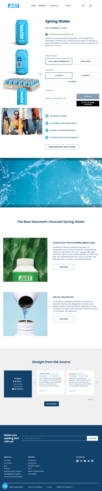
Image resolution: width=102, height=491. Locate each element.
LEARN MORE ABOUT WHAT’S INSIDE (62, 147)
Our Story (7, 460)
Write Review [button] (51, 404)
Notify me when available (87, 103)
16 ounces (85, 76)
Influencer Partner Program (13, 476)
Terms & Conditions (35, 487)
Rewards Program (34, 466)
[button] (33, 5)
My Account (32, 463)
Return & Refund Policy (36, 471)
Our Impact (8, 463)
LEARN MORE (63, 267)
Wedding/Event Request (12, 474)
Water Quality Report (16, 487)
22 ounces (72, 82)
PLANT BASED (85, 61)
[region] (65, 383)
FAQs (30, 468)
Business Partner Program (13, 471)
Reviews (6, 468)
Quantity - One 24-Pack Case (55, 98)
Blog (5, 466)
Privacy (49, 487)
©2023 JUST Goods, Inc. (65, 487)
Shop (33, 6)
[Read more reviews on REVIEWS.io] (18, 389)
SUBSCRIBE (92, 438)
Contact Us (32, 460)
